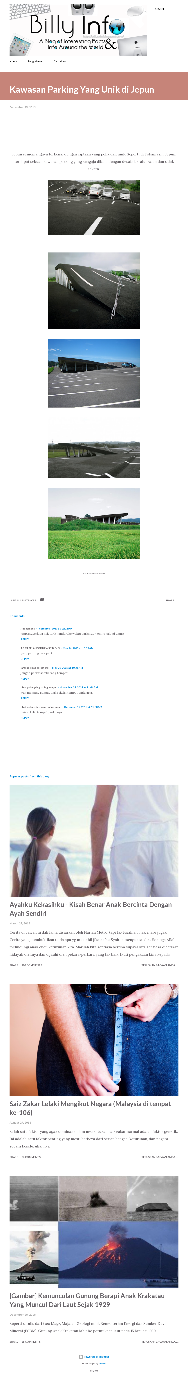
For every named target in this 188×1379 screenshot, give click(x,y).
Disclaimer (59, 61)
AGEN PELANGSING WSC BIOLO (40, 648)
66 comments (31, 1157)
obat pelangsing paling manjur (39, 687)
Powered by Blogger (96, 1356)
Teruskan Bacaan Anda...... (159, 965)
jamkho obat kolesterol (35, 667)
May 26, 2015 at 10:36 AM (67, 667)
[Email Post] (42, 600)
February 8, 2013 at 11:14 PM (55, 628)
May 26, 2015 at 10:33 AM (78, 648)
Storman (102, 1363)
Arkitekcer (28, 600)
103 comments (31, 965)
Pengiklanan (35, 61)
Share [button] (170, 600)
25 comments (31, 1341)
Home (13, 61)
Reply (25, 639)
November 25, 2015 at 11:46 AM (79, 687)
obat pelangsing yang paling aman (41, 707)
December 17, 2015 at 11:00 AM (83, 707)
